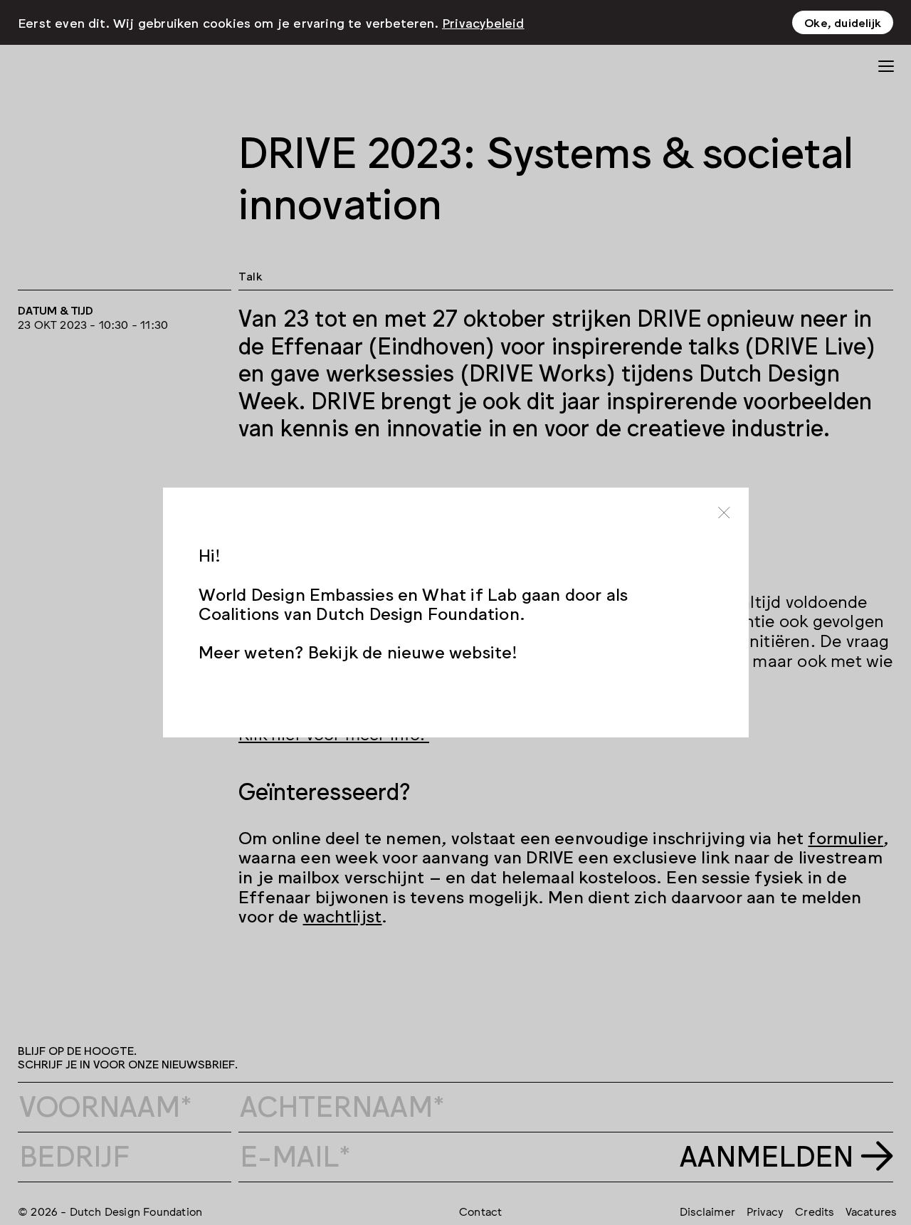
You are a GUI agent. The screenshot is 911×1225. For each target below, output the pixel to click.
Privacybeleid (483, 22)
